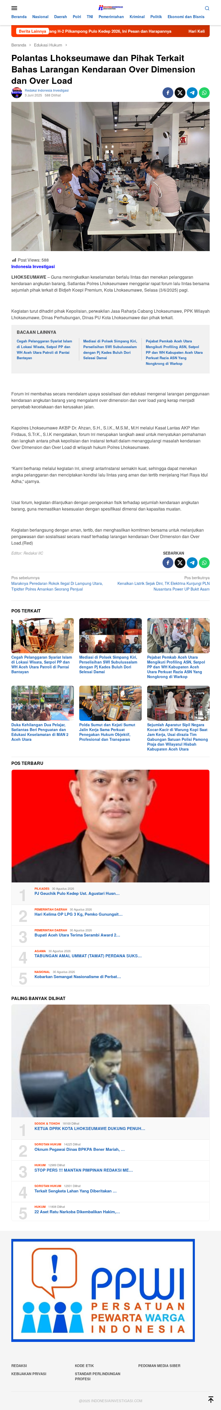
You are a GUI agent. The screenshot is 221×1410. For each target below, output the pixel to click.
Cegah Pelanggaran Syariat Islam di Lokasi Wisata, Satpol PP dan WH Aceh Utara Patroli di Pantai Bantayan (44, 349)
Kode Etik (84, 1365)
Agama (40, 951)
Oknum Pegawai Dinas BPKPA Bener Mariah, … (79, 1149)
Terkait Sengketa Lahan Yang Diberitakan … (75, 1190)
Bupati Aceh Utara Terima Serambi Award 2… (77, 934)
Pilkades (41, 888)
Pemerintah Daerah (50, 909)
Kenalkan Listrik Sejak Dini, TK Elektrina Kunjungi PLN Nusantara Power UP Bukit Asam (164, 583)
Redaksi (19, 1365)
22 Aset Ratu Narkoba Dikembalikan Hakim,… (77, 1211)
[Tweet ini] (180, 92)
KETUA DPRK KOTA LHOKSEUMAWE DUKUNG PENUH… (89, 1128)
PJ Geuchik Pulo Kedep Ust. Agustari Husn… (77, 893)
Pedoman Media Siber (159, 1365)
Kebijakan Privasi (28, 1373)
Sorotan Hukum (47, 1144)
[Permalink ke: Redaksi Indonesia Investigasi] (16, 92)
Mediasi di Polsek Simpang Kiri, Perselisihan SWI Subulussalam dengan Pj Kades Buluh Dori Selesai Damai (110, 349)
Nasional (42, 972)
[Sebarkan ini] (168, 92)
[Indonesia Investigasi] (110, 7)
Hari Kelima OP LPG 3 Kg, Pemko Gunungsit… (78, 914)
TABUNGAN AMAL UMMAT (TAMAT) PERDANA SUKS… (88, 955)
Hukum (40, 1165)
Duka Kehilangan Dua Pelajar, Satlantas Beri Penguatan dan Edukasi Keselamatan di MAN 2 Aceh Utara (39, 732)
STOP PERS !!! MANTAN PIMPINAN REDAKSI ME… (83, 1170)
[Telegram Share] (192, 92)
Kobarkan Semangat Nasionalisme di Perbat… (77, 976)
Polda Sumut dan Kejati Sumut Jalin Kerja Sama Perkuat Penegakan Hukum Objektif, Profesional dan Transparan (107, 732)
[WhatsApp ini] (204, 92)
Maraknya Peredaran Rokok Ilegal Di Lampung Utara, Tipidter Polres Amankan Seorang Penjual (57, 583)
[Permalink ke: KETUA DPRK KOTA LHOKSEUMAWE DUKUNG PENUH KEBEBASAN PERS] (110, 1061)
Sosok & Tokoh (47, 1123)
